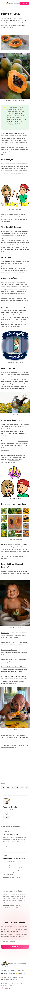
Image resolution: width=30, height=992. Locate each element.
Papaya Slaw (5, 632)
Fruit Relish (5, 676)
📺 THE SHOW (5, 979)
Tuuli (10, 985)
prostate (4, 268)
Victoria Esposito (5, 31)
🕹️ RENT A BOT (19, 970)
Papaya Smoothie (6, 642)
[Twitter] (9, 809)
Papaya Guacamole (6, 659)
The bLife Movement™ (10, 983)
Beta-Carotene (17, 261)
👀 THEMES (11, 970)
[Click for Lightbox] (15, 76)
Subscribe (24, 3)
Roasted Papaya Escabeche (9, 649)
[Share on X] (3, 787)
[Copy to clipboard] (27, 787)
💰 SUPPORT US (20, 973)
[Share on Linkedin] (17, 787)
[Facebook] (10, 809)
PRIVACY (21, 977)
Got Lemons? (11, 140)
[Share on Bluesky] (8, 787)
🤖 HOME (3, 970)
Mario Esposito (6, 877)
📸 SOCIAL (4, 973)
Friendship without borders (14, 858)
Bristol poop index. (14, 326)
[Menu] (2, 3)
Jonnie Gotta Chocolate (12, 891)
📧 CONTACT (13, 977)
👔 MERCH (12, 973)
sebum (3, 379)
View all (6, 817)
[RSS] (8, 966)
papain (23, 282)
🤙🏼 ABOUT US (5, 977)
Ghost (5, 985)
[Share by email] (22, 787)
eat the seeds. (14, 459)
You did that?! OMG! (11, 834)
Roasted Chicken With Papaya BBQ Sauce (13, 667)
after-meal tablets (9, 291)
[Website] (12, 809)
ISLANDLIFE (4, 10)
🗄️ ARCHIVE (13, 979)
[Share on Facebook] (13, 787)
